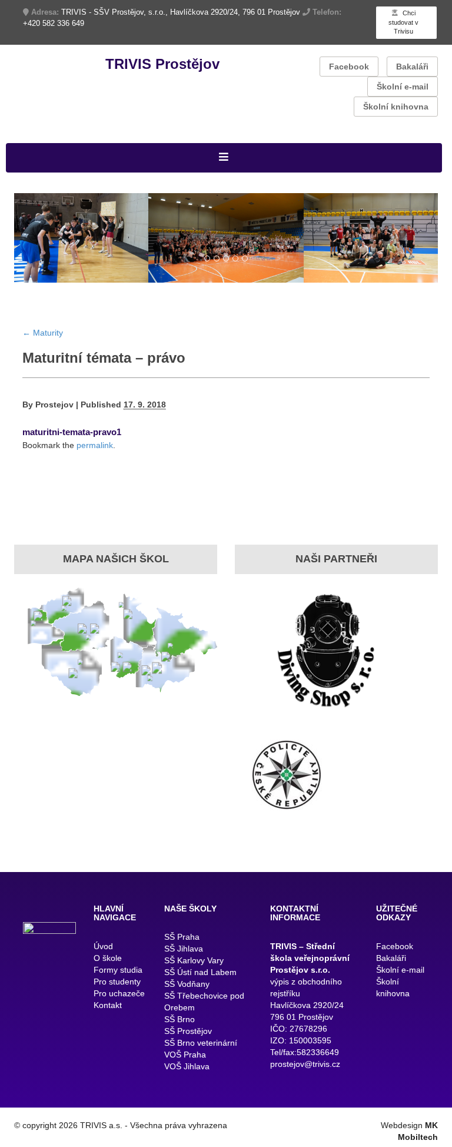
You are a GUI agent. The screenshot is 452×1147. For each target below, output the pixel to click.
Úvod (103, 951)
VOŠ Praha (185, 1059)
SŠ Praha (182, 941)
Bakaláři (412, 66)
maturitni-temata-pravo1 (71, 437)
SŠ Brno (179, 1024)
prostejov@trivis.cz (305, 1068)
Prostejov (54, 410)
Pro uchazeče (119, 998)
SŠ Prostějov (188, 1035)
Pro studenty (117, 986)
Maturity (42, 337)
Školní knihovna (395, 106)
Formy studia (118, 974)
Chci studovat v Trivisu (403, 22)
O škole (108, 962)
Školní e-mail (402, 86)
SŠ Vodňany (187, 988)
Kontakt (108, 1010)
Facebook (349, 66)
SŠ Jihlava (183, 953)
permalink (95, 450)
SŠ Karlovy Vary (194, 965)
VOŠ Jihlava (187, 1071)
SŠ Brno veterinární (200, 1047)
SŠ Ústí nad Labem (200, 977)
